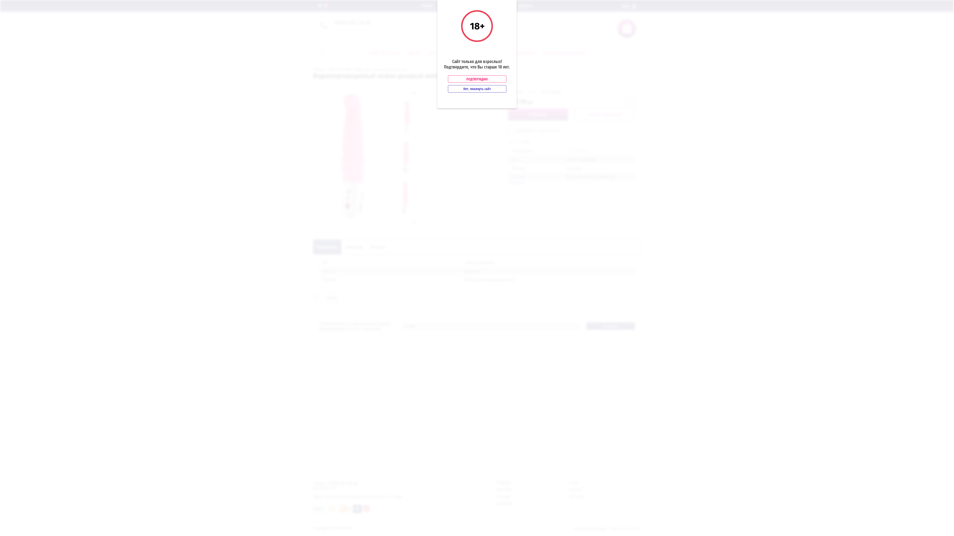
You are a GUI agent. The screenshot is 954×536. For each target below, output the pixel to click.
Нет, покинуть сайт (477, 88)
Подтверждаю (477, 79)
